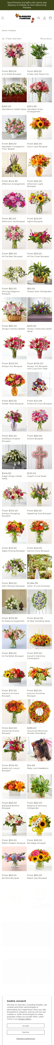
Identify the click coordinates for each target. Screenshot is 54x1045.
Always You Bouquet (12, 366)
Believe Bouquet (10, 988)
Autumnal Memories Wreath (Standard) (37, 732)
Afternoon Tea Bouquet (13, 221)
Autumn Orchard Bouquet (10, 694)
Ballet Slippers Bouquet (14, 843)
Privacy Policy (24, 1019)
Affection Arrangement (13, 184)
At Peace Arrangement (13, 621)
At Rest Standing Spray (38, 621)
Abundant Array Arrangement (35, 110)
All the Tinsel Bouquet (38, 256)
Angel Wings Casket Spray (12, 477)
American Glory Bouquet (39, 403)
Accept (25, 1026)
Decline (25, 1032)
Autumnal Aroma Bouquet (10, 732)
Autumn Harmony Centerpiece (36, 657)
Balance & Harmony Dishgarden (37, 807)
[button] (39, 18)
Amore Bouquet (35, 438)
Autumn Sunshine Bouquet (36, 694)
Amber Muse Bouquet (13, 403)
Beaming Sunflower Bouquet (12, 914)
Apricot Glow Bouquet (38, 551)
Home (4, 30)
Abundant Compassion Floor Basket (13, 147)
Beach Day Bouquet (37, 878)
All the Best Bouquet (12, 256)
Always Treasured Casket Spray (39, 330)
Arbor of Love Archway (38, 586)
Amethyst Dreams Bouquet (11, 439)
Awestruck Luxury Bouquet (11, 769)
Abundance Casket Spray (14, 109)
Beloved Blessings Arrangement (36, 989)
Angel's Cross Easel (36, 476)
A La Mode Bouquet (11, 74)
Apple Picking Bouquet (13, 551)
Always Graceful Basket (13, 329)
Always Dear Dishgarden (39, 291)
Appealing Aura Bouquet (39, 513)
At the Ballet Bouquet (13, 656)
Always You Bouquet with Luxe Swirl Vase (37, 367)
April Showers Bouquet (13, 586)
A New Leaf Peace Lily (38, 74)
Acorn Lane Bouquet (37, 146)
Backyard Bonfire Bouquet (10, 807)
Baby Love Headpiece (37, 768)
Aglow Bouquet (35, 221)
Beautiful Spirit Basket (38, 950)
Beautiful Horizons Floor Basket (14, 951)
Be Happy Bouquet (36, 843)
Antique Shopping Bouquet (11, 514)
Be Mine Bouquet (10, 878)
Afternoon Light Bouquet (35, 185)
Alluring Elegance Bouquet (11, 292)
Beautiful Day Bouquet (38, 913)
